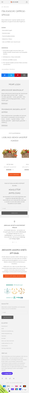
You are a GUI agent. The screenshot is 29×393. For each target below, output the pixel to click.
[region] (14, 230)
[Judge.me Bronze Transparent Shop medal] (15, 291)
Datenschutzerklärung (7, 331)
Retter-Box (10, 164)
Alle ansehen (14, 174)
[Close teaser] (9, 391)
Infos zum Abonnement (7, 341)
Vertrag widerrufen (6, 348)
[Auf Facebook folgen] (2, 378)
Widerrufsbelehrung (6, 333)
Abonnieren (7, 317)
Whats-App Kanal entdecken (14, 276)
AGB (2, 328)
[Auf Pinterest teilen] (18, 75)
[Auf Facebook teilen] (4, 75)
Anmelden (14, 213)
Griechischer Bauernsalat (12, 90)
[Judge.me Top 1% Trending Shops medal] (22, 291)
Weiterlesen (4, 103)
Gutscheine (4, 345)
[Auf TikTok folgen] (10, 378)
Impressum (4, 326)
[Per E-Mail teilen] (24, 75)
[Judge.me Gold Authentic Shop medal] (8, 291)
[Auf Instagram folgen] (6, 378)
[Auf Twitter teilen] (11, 75)
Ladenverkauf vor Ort (7, 343)
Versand (3, 336)
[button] (4, 388)
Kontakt (3, 338)
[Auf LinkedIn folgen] (14, 378)
